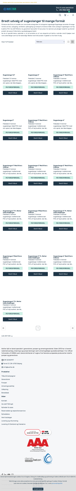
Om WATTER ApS (7, 404)
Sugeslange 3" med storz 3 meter (37, 121)
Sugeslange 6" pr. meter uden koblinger (12, 302)
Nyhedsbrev (5, 414)
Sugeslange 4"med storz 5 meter (12, 257)
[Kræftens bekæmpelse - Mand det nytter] (38, 432)
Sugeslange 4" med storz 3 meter (12, 166)
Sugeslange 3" (8, 120)
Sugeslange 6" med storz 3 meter (37, 166)
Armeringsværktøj (7, 386)
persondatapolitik (57, 483)
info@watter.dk (9, 367)
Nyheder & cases (7, 407)
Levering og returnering (9, 421)
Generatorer (5, 379)
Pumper (4, 383)
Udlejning (4, 389)
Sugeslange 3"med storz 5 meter (37, 211)
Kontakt (4, 401)
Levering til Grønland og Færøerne (13, 424)
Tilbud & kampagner (8, 376)
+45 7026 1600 (64, 10)
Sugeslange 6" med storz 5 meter (63, 257)
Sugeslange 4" (59, 120)
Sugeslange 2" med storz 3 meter (63, 75)
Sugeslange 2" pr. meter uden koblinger (12, 211)
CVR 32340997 (8, 360)
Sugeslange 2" (33, 75)
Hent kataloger (6, 417)
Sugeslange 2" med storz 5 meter (63, 166)
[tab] (68, 41)
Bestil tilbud (13, 93)
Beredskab (5, 393)
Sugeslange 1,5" (9, 75)
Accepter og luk (38, 489)
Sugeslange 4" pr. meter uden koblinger (37, 257)
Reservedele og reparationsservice (13, 411)
